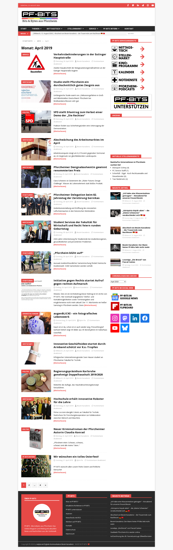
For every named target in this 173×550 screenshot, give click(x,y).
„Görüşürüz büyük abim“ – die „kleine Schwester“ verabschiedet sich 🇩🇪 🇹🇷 (135, 212)
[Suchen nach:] (139, 33)
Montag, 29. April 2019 (64, 174)
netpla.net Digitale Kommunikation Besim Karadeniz (55, 544)
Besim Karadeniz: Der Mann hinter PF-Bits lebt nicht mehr (136, 246)
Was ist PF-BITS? (72, 501)
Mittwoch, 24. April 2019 (64, 351)
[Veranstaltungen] (36, 323)
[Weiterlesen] (60, 73)
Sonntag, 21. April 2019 (64, 460)
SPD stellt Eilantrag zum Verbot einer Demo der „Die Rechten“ (78, 113)
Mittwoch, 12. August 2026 (133, 235)
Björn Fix (82, 320)
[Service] (36, 64)
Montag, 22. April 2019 (64, 436)
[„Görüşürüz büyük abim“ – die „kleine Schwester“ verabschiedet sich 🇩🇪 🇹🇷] (115, 213)
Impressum (70, 534)
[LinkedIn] (138, 5)
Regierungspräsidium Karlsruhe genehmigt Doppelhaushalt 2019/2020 (78, 373)
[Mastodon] (133, 5)
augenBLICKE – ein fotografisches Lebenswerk (75, 315)
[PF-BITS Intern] (36, 466)
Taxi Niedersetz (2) (120, 179)
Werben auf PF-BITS (73, 522)
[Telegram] (143, 5)
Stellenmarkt (75, 28)
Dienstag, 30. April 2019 (64, 61)
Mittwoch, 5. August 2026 (132, 250)
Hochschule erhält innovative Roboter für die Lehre (79, 400)
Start (24, 28)
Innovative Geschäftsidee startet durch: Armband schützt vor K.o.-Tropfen (80, 345)
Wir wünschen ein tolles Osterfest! (76, 456)
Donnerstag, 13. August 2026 (133, 218)
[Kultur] (36, 438)
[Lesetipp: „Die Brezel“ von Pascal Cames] (115, 262)
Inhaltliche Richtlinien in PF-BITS (78, 505)
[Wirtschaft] (36, 91)
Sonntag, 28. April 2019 (64, 201)
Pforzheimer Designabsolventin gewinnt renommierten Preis (80, 168)
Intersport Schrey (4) (120, 167)
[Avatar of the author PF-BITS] (42, 519)
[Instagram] (148, 5)
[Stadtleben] (36, 204)
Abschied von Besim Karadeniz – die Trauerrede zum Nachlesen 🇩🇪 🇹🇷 (136, 230)
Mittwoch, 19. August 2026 (133, 201)
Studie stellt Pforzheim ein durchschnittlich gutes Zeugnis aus (77, 83)
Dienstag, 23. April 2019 (64, 406)
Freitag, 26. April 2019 (64, 287)
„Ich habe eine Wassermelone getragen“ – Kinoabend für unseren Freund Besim (136, 195)
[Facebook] (128, 5)
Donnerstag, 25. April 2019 (66, 320)
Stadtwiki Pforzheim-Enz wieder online (125, 532)
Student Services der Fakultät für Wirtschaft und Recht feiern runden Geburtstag (77, 225)
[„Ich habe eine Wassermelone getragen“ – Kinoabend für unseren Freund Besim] (115, 196)
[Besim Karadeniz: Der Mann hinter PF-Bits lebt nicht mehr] (115, 247)
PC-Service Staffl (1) (120, 170)
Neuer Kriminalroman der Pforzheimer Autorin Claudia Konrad (79, 430)
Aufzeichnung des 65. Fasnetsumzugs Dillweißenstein (131, 536)
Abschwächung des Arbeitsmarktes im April (79, 141)
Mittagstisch (53, 28)
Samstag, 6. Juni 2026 (131, 265)
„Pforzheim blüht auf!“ (68, 253)
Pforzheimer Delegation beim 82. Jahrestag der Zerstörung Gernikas (77, 196)
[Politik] (36, 122)
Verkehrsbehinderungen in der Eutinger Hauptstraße (80, 56)
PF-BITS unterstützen (74, 509)
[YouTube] (152, 5)
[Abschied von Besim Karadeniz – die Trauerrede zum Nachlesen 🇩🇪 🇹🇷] (115, 230)
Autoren (69, 513)
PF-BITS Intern (110, 28)
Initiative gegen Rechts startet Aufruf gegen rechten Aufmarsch (79, 282)
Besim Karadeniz (83, 61)
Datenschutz (71, 530)
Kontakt (129, 28)
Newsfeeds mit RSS (73, 517)
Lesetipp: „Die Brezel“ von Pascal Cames (134, 260)
